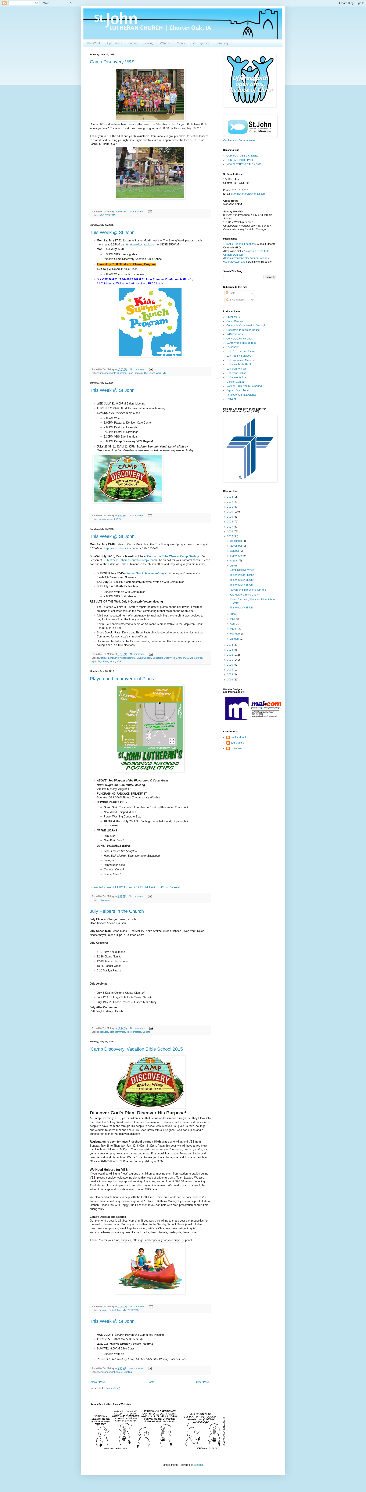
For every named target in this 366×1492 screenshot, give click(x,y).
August (234, 560)
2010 (230, 664)
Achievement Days (109, 658)
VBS (102, 215)
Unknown (236, 748)
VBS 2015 (110, 215)
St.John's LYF (234, 317)
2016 (230, 531)
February (235, 633)
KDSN (189, 658)
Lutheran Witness (236, 368)
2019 (230, 516)
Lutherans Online (236, 373)
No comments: (137, 211)
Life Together (200, 43)
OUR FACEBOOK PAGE (240, 160)
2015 (230, 536)
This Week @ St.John (112, 232)
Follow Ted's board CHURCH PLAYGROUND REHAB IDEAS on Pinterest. (135, 887)
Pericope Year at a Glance (241, 394)
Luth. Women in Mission (240, 360)
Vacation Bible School (110, 1310)
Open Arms (114, 43)
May (233, 618)
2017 (230, 526)
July (232, 565)
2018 (230, 521)
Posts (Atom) (112, 1388)
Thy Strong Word (152, 373)
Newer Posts (98, 1382)
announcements (108, 373)
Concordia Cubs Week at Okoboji (245, 325)
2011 (230, 659)
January (235, 638)
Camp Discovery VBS (112, 61)
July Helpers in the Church (117, 911)
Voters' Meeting (124, 1372)
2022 (230, 501)
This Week (93, 43)
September (236, 555)
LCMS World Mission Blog (241, 342)
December (236, 540)
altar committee (117, 1032)
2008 (230, 674)
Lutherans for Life (236, 377)
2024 (230, 496)
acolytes (104, 1032)
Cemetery (222, 43)
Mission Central (235, 381)
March (234, 628)
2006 (230, 679)
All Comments (236, 299)
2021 (230, 506)
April (233, 623)
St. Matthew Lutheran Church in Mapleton (128, 560)
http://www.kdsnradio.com (140, 244)
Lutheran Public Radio (239, 364)
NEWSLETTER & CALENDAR (243, 164)
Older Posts (202, 1382)
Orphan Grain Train (237, 390)
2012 (230, 654)
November (236, 545)
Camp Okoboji (144, 658)
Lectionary (232, 347)
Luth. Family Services (238, 355)
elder (128, 1032)
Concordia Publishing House (243, 329)
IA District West (234, 334)
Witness (165, 43)
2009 (230, 669)
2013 (230, 649)
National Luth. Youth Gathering (244, 386)
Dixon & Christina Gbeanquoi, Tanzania (247, 258)
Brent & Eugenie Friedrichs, (241, 243)
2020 (230, 511)
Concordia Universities (239, 338)
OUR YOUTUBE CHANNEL (242, 155)
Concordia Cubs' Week (164, 658)
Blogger (198, 1464)
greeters (137, 1032)
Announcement (107, 519)
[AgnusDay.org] (157, 1448)
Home (150, 1382)
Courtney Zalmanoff (235, 261)
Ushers (146, 1032)
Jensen (181, 658)
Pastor (132, 43)
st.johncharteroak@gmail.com (248, 193)
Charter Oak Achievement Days (145, 573)
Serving (148, 43)
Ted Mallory (237, 742)
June (233, 613)
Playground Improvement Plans (122, 678)
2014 (230, 644)
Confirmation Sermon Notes (239, 140)
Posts (231, 293)
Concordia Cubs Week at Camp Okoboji (173, 556)
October (235, 550)
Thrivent (231, 399)
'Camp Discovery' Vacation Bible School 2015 (136, 1049)
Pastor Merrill (238, 737)
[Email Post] (149, 211)
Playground (105, 900)
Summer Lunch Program (130, 373)
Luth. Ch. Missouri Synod (240, 351)
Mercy (181, 43)
